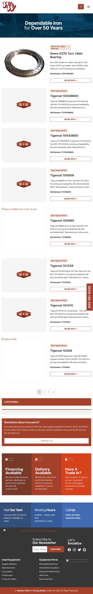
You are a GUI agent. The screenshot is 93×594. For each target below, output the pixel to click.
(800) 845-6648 (73, 518)
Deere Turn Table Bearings (58, 47)
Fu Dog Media (39, 590)
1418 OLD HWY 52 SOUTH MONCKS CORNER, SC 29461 (15, 518)
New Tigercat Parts (59, 91)
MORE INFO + (70, 80)
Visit (13, 510)
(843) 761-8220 (73, 515)
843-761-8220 (89, 297)
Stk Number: (62, 74)
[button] (88, 6)
